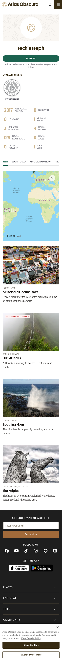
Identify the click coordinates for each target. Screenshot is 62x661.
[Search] (50, 4)
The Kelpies (11, 491)
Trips (6, 609)
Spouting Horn (13, 424)
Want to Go (19, 161)
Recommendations (41, 161)
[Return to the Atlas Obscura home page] (21, 4)
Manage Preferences (31, 655)
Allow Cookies (31, 645)
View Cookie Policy (31, 638)
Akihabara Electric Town (21, 292)
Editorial (10, 598)
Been (5, 161)
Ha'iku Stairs (12, 358)
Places (8, 587)
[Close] (57, 627)
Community (12, 620)
